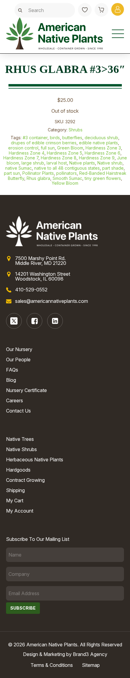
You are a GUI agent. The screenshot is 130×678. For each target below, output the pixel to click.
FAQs (12, 370)
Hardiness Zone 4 (26, 152)
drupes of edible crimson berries (43, 142)
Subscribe (23, 608)
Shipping (15, 490)
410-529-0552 (31, 289)
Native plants (82, 162)
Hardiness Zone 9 (97, 157)
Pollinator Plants (38, 173)
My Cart (14, 501)
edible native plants (98, 142)
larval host (57, 162)
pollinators (66, 173)
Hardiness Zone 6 (102, 152)
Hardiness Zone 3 (103, 147)
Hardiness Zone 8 (58, 157)
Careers (14, 400)
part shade (113, 168)
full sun (48, 147)
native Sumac (18, 168)
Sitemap (91, 665)
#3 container (35, 137)
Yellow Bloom (65, 183)
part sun (12, 173)
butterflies (72, 137)
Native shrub (109, 162)
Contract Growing (25, 480)
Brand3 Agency (90, 654)
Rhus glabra (38, 178)
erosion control (23, 147)
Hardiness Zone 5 (64, 152)
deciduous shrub (101, 137)
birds (55, 137)
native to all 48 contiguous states (67, 168)
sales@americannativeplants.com (51, 301)
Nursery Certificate (26, 390)
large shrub (32, 162)
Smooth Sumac (67, 178)
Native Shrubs (21, 449)
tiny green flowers (103, 178)
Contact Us (18, 411)
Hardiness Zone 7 (20, 157)
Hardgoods (18, 470)
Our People (18, 359)
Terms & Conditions (52, 665)
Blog (11, 380)
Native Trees (20, 439)
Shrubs (76, 129)
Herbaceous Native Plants (34, 460)
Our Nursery (19, 349)
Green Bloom (70, 147)
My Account (19, 511)
